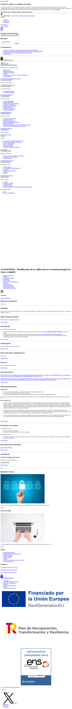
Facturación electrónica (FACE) (10, 157)
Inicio (4, 191)
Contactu (5, 172)
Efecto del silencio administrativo (10, 281)
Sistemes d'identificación (8, 109)
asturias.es (5, 19)
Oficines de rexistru (7, 184)
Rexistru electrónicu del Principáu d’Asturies (13, 140)
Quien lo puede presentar (8, 278)
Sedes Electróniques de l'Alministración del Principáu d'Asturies (17, 186)
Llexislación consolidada (8, 72)
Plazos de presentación (8, 275)
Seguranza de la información (9, 106)
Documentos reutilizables (9, 92)
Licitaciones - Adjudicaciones (9, 118)
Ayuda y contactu (7, 557)
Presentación (6, 279)
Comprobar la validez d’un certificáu (11, 147)
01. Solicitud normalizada (6, 447)
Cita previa (5, 169)
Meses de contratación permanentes (11, 122)
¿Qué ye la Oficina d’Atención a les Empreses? (13, 155)
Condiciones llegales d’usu (9, 108)
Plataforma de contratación (9, 121)
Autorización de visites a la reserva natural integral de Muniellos (17, 52)
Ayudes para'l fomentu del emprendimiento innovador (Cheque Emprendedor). (20, 50)
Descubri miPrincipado (8, 102)
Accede (2, 546)
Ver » (2, 468)
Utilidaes (5, 558)
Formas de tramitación (5, 298)
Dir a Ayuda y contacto (6, 189)
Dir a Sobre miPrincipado (6, 112)
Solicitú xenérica (7, 54)
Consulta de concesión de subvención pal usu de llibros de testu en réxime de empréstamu (23, 51)
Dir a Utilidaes (4, 149)
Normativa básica (7, 284)
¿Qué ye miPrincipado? (8, 101)
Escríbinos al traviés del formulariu (9, 570)
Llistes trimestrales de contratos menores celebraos (14, 126)
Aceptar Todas (5, 12)
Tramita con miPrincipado (9, 192)
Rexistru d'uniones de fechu (9, 170)
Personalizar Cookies (16, 12)
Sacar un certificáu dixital (9, 143)
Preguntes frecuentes (8, 185)
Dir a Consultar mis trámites (7, 94)
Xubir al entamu (4, 322)
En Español (4, 24)
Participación (6, 20)
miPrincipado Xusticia (8, 561)
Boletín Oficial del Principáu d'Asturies (12, 553)
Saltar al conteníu (4, 1)
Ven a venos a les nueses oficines (9, 572)
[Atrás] (36, 264)
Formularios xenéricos (8, 146)
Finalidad (5, 276)
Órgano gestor (6, 280)
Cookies (5, 586)
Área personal (5, 26)
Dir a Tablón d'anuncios (6, 134)
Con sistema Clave (5, 462)
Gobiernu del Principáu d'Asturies (27, 15)
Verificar (2, 507)
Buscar (17, 43)
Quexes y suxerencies (8, 144)
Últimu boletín (6, 70)
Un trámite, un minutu (8, 183)
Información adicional (8, 285)
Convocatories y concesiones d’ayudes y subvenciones (15, 75)
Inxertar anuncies (7, 76)
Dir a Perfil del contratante (6, 128)
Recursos (5, 283)
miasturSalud (6, 22)
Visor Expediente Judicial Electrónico (11, 168)
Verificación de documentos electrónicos (12, 142)
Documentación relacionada (9, 288)
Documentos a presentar (8, 286)
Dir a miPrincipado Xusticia (7, 175)
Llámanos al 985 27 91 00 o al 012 (9, 567)
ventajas (19, 544)
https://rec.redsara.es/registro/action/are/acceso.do (51, 334)
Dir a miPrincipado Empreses (7, 160)
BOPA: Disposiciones (8, 71)
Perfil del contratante (8, 556)
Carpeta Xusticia (7, 167)
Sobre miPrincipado (7, 555)
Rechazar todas (27, 12)
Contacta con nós (7, 158)
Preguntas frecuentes (8, 107)
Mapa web (5, 584)
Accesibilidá (6, 580)
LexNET (5, 173)
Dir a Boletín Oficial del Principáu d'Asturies (10, 78)
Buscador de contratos (8, 123)
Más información (56, 9)
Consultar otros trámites (8, 91)
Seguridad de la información (9, 585)
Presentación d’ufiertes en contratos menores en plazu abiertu (16, 124)
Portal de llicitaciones (8, 119)
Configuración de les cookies (9, 588)
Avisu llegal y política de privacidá (11, 581)
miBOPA (5, 73)
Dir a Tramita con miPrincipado (8, 85)
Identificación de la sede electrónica (11, 103)
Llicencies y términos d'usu (9, 104)
